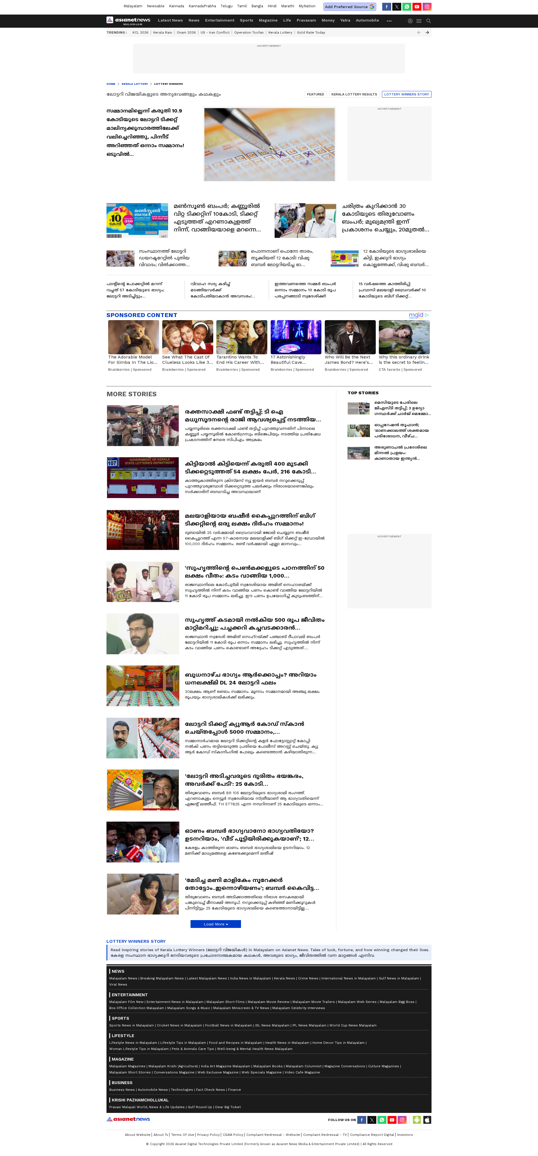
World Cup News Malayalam (353, 1025)
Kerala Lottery (280, 32)
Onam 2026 (186, 32)
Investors (405, 1135)
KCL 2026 (141, 32)
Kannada (176, 6)
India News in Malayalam (250, 978)
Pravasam (306, 20)
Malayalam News (123, 978)
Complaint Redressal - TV (325, 1135)
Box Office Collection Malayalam (136, 1008)
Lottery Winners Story (406, 94)
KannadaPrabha (202, 6)
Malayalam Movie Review (268, 1002)
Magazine (268, 20)
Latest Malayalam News (207, 978)
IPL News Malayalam (309, 1025)
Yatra (345, 20)
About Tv (161, 1135)
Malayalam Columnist (303, 1066)
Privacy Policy (208, 1135)
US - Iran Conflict (215, 32)
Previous (419, 32)
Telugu (227, 6)
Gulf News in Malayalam (399, 978)
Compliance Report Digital (372, 1135)
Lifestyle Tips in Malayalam (183, 1043)
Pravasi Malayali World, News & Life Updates (147, 1107)
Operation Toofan (249, 32)
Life (287, 20)
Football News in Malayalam (228, 1025)
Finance (234, 1090)
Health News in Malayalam (287, 1043)
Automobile (367, 20)
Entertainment (219, 20)
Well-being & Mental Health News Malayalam (255, 1049)
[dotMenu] (389, 21)
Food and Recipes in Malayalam (235, 1043)
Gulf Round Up (200, 1107)
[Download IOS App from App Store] (427, 1120)
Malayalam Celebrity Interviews (298, 1008)
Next (427, 32)
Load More (214, 924)
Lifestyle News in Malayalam (133, 1043)
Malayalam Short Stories (130, 1072)
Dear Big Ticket (228, 1107)
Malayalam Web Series (357, 1002)
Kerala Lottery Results (354, 94)
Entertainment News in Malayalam (175, 1002)
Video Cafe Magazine (302, 1072)
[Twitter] (396, 7)
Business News (122, 1090)
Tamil (242, 6)
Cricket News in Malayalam (179, 1025)
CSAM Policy (233, 1135)
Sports (246, 20)
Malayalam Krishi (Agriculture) (173, 1066)
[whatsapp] (406, 7)
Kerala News (284, 978)
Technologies (182, 1090)
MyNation (307, 6)
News (194, 20)
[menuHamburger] (419, 21)
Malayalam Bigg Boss (397, 1002)
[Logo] (130, 21)
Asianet (128, 1119)
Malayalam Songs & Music (188, 1008)
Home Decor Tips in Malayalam (338, 1043)
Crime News (308, 978)
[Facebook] (386, 7)
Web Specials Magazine (262, 1072)
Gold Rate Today (311, 32)
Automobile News (153, 1090)
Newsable (155, 6)
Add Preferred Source (346, 6)
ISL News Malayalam (272, 1025)
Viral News (118, 984)
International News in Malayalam (348, 978)
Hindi (272, 6)
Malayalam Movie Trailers (314, 1002)
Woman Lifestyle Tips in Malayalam (139, 1049)
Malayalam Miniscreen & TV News (241, 1008)
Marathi (287, 6)
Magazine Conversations (344, 1066)
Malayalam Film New (126, 1002)
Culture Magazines (383, 1066)
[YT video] (416, 7)
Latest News (170, 20)
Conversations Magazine (174, 1072)
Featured (315, 94)
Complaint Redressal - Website (273, 1135)
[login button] (411, 21)
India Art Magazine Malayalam (225, 1066)
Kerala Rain (162, 32)
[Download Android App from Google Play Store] (416, 1120)
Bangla (257, 6)
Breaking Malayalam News (162, 978)
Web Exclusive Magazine (218, 1072)
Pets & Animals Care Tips (193, 1049)
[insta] (427, 7)
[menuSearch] (428, 21)
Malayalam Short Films (226, 1002)
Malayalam (133, 6)
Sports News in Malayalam (131, 1025)
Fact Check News (210, 1090)
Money (328, 20)
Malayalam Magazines (127, 1066)
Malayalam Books (268, 1066)
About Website (137, 1135)
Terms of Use (182, 1135)
